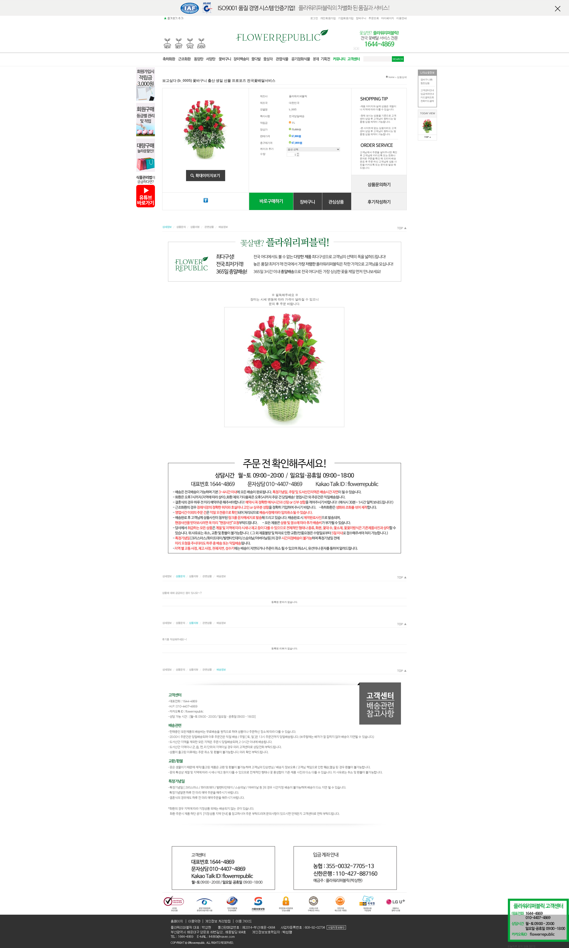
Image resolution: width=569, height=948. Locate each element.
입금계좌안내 (427, 93)
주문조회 (374, 18)
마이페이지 (387, 18)
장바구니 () (426, 79)
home (391, 77)
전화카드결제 (427, 101)
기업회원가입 (346, 18)
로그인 (314, 18)
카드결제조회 (427, 97)
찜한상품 (425, 83)
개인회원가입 (328, 18)
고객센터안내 (427, 90)
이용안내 (401, 18)
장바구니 (361, 18)
